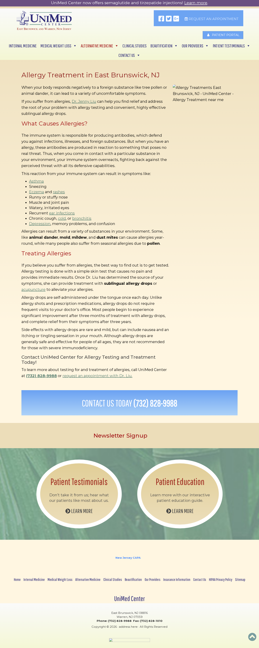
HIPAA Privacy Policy (220, 579)
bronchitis (81, 218)
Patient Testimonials (229, 45)
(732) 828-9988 (41, 375)
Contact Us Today (129, 403)
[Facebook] (161, 19)
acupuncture (33, 289)
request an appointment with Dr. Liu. (97, 375)
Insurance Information (176, 579)
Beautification (161, 45)
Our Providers (192, 45)
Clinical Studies (134, 45)
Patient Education (180, 481)
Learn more (195, 2)
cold (62, 218)
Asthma (36, 181)
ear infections (62, 213)
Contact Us (127, 55)
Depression (39, 223)
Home (17, 579)
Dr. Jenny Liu (84, 101)
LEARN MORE (81, 511)
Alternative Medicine (97, 45)
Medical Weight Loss (55, 45)
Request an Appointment (213, 19)
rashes (59, 192)
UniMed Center (129, 598)
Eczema (36, 192)
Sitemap (240, 579)
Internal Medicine (23, 45)
